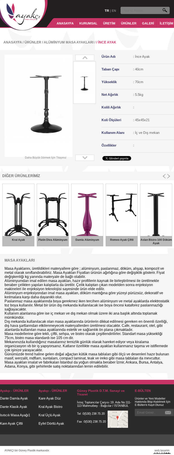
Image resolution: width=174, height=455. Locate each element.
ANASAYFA (65, 23)
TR (107, 10)
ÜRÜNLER (128, 23)
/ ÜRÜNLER (32, 42)
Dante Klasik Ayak (13, 407)
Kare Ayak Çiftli (11, 423)
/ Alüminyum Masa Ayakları (68, 42)
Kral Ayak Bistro (50, 407)
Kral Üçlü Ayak (49, 415)
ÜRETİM (109, 23)
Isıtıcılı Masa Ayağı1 (15, 415)
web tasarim (162, 450)
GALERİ (148, 23)
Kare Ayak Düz (50, 398)
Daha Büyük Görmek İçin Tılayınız (45, 157)
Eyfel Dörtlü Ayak (51, 423)
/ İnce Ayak (106, 42)
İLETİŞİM (166, 23)
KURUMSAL (88, 23)
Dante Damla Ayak (14, 398)
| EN (113, 10)
